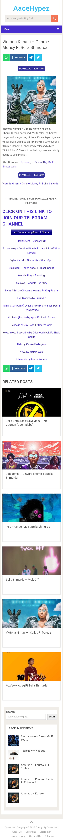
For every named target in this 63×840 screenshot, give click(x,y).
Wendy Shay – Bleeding (31, 275)
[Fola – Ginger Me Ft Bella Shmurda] (31, 508)
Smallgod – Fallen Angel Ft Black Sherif (31, 267)
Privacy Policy (18, 836)
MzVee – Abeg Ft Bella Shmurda (26, 685)
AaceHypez (31, 8)
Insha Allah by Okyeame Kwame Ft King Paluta (31, 290)
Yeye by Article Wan (31, 352)
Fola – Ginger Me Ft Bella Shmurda (28, 526)
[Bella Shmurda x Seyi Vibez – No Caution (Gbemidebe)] (31, 402)
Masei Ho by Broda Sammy (31, 359)
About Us (17, 832)
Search (10, 711)
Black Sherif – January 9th (31, 241)
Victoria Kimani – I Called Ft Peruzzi (29, 632)
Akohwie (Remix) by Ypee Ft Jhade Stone (31, 317)
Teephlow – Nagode (33, 750)
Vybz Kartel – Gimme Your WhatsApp (31, 260)
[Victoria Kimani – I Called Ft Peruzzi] (31, 613)
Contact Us (35, 836)
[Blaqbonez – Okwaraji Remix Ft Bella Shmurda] (31, 455)
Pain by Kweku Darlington (31, 344)
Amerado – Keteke (32, 793)
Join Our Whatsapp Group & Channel (31, 232)
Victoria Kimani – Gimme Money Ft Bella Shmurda (30, 183)
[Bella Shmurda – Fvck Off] (31, 560)
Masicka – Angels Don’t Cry (31, 283)
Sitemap (49, 836)
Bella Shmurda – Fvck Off (22, 579)
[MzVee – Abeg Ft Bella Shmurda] (31, 666)
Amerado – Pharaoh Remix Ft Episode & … (37, 781)
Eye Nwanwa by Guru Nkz (31, 298)
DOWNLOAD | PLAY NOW (31, 68)
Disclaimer (45, 832)
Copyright (31, 832)
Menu (7, 29)
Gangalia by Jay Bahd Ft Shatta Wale (31, 325)
